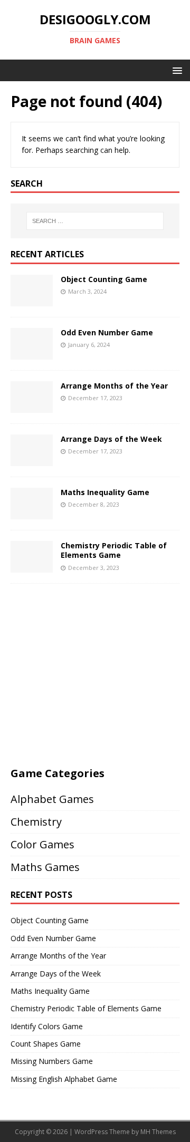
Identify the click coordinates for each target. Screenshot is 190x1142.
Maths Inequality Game (105, 492)
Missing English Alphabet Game (64, 1079)
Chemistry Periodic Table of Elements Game (114, 550)
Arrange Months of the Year (114, 386)
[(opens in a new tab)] (32, 300)
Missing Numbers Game (52, 1061)
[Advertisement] (99, 678)
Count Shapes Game (46, 1044)
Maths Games (45, 867)
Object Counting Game (104, 279)
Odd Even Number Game (107, 332)
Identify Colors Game (47, 1026)
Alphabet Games (52, 799)
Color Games (42, 844)
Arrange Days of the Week (111, 439)
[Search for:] (95, 221)
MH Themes (158, 1131)
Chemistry (36, 822)
